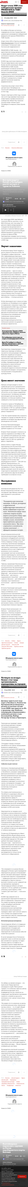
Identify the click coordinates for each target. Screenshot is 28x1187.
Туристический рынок (7, 643)
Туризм (19, 641)
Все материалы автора (7, 25)
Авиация (22, 643)
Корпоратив (13, 1077)
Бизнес (3, 1082)
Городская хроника (6, 648)
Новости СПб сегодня (7, 646)
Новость (7, 148)
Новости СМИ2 (6, 170)
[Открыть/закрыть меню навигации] (15, 2)
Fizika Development (7, 43)
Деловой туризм (16, 1075)
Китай (16, 643)
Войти (24, 2)
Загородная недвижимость (8, 1081)
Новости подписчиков (17, 148)
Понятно (22, 1176)
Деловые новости (6, 644)
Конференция (10, 1082)
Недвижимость (20, 1081)
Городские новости (18, 646)
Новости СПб (15, 644)
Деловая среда (5, 1077)
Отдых (13, 641)
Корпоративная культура (8, 1079)
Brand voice (18, 1082)
